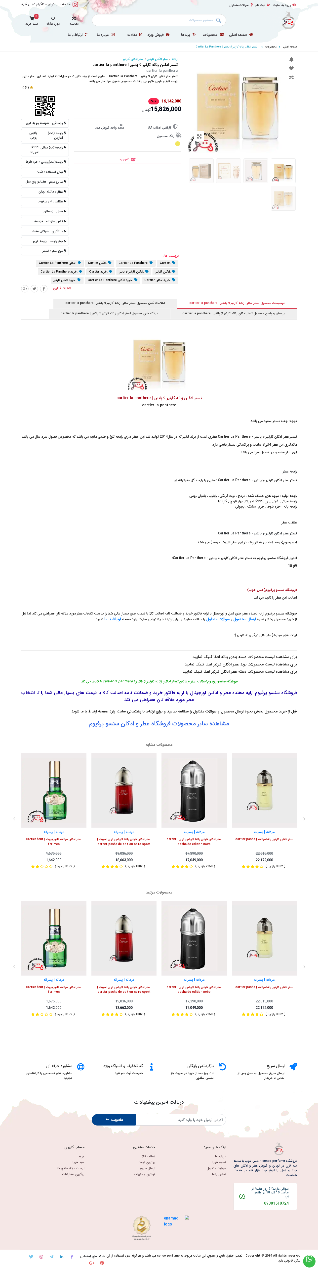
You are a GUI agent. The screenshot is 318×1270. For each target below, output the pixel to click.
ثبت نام (260, 5)
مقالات (132, 35)
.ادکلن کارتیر (163, 271)
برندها (186, 35)
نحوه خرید (219, 1162)
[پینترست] (102, 1263)
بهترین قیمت (146, 1162)
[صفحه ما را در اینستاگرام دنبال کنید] (75, 7)
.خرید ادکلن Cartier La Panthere (110, 280)
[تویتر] (31, 1257)
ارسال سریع (147, 1168)
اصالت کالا (148, 1156)
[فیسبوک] (43, 288)
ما (106, 619)
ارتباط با (115, 619)
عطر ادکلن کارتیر (157, 59)
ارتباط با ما (75, 35)
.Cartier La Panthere (133, 263)
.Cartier (165, 263)
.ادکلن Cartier (97, 263)
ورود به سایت (282, 5)
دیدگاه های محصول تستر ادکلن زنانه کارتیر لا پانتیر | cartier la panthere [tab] (109, 313)
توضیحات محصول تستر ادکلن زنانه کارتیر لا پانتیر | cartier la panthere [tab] (237, 303)
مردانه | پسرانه (53, 832)
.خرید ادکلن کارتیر (65, 280)
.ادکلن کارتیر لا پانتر (131, 271)
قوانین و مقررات (144, 1174)
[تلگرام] (51, 1257)
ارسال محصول (244, 619)
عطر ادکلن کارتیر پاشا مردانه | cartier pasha (264, 839)
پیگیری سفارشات (73, 1174)
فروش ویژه (156, 35)
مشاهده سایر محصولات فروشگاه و (159, 724)
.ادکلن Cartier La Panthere (58, 263)
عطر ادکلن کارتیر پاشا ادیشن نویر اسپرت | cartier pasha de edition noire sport (124, 842)
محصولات (210, 35)
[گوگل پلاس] (25, 288)
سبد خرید (78, 1162)
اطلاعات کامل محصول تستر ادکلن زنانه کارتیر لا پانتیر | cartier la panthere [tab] (115, 303)
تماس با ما (219, 1174)
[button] (73, 20)
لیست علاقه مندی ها (70, 1168)
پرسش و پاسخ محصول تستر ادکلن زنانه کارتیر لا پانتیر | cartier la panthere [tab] (233, 313)
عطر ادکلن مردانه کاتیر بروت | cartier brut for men (53, 842)
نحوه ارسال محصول (237, 711)
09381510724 (276, 1203)
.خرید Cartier (98, 271)
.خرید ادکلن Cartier (157, 280)
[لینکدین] (62, 1257)
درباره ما (103, 35)
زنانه (175, 59)
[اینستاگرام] (41, 1257)
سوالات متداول (239, 5)
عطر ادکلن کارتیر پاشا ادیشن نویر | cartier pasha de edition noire (194, 842)
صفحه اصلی (238, 35)
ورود (81, 1156)
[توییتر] (34, 288)
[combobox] (159, 20)
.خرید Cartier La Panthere (59, 271)
